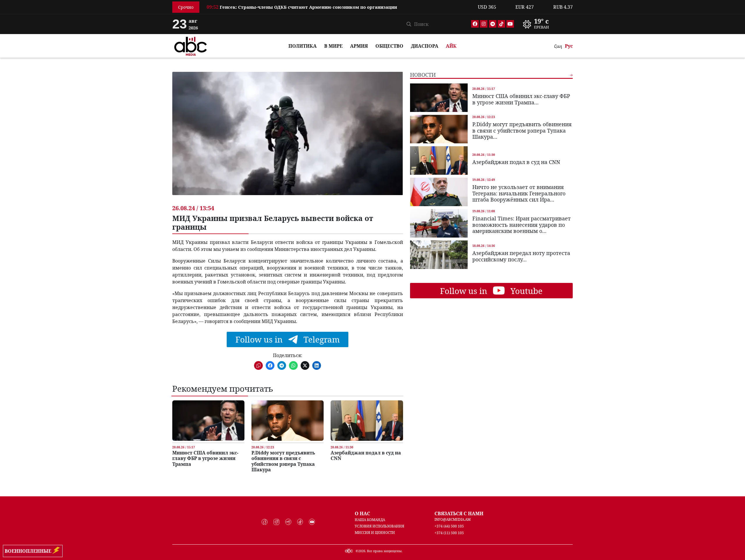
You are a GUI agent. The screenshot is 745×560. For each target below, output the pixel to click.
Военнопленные (29, 551)
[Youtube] (510, 24)
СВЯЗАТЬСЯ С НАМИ (458, 513)
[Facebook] (475, 24)
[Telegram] (492, 24)
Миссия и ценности (375, 532)
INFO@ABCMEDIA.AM (452, 519)
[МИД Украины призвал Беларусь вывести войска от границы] (287, 138)
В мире (333, 46)
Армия (359, 46)
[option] (338, 10)
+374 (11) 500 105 (449, 532)
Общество (389, 46)
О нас (362, 513)
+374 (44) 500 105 (449, 526)
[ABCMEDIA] (190, 45)
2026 (361, 550)
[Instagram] (483, 24)
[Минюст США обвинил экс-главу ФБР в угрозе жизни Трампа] (208, 420)
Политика (302, 46)
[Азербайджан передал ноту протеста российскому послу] (439, 254)
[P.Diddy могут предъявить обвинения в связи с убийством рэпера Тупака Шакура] (287, 420)
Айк (451, 46)
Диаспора (424, 46)
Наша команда (370, 519)
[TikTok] (501, 24)
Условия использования (379, 526)
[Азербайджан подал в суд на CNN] (367, 420)
